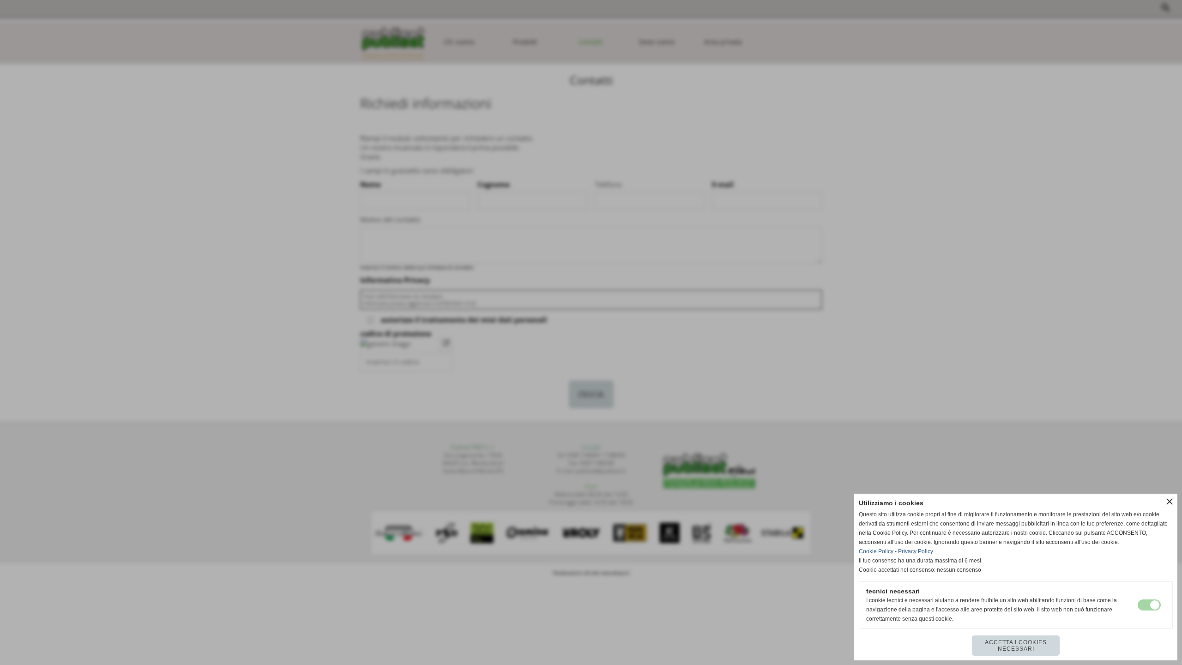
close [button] (1169, 501)
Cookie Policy (876, 551)
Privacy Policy (915, 551)
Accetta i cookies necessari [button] (1016, 645)
